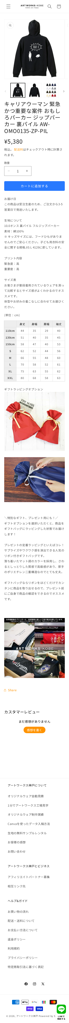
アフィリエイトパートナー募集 (29, 877)
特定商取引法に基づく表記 (26, 967)
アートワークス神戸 (27, 1015)
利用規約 (14, 948)
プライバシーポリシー (23, 957)
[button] (8, 6)
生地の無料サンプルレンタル (27, 833)
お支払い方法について (23, 930)
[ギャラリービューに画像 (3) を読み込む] (51, 90)
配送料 (18, 149)
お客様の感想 (17, 842)
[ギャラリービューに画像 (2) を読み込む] (34, 90)
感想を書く (34, 730)
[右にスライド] (64, 91)
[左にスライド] (5, 91)
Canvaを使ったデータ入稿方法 (29, 824)
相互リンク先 (17, 886)
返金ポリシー (17, 939)
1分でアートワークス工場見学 (28, 805)
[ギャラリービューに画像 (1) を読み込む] (18, 90)
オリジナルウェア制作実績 (26, 814)
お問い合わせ (17, 851)
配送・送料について (21, 920)
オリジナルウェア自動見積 (26, 796)
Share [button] (12, 690)
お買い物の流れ (18, 911)
